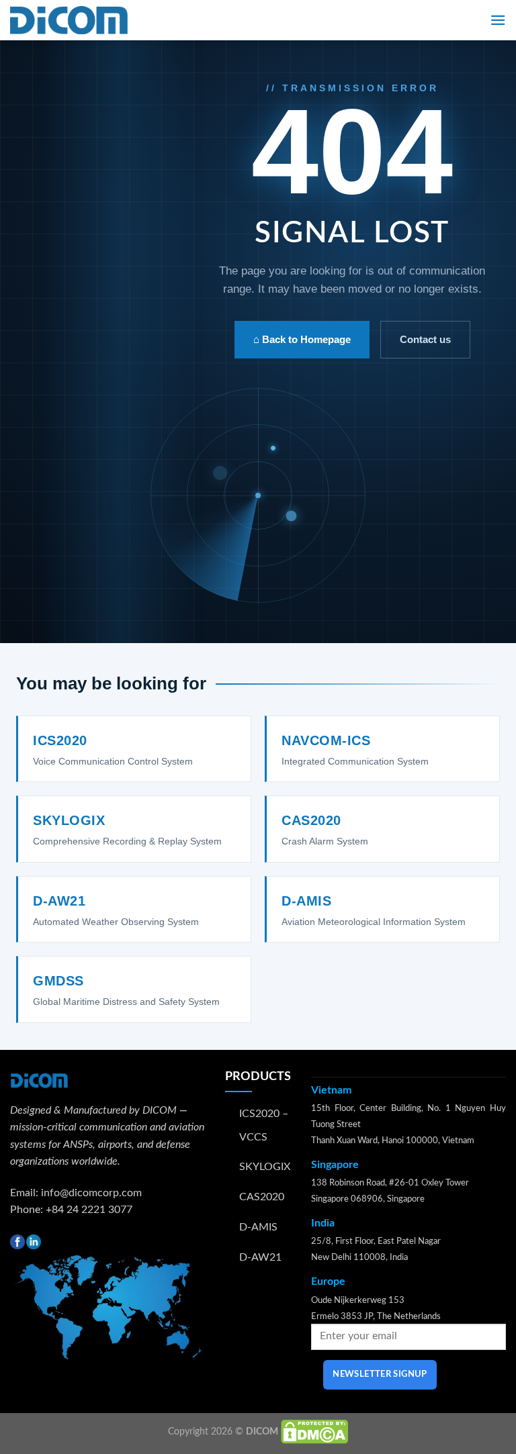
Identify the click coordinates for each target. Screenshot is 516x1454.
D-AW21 (260, 1257)
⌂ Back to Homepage (302, 339)
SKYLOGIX (264, 1166)
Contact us (425, 339)
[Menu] (498, 19)
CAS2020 (261, 1197)
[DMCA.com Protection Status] (314, 1431)
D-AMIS (258, 1227)
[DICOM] (69, 20)
